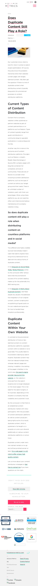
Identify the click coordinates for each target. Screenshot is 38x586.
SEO (9, 13)
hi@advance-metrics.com (15, 552)
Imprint (22, 564)
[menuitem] (28, 2)
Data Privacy (24, 558)
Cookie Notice (25, 561)
